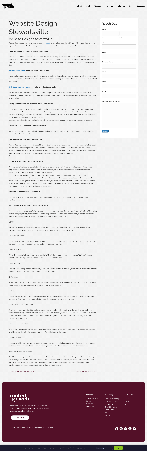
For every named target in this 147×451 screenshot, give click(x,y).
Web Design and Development (20, 87)
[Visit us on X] (130, 429)
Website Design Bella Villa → (86, 371)
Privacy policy (100, 448)
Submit (105, 131)
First (103, 37)
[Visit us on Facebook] (117, 429)
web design (46, 43)
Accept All (118, 448)
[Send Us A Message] (135, 429)
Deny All (109, 448)
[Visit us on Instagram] (122, 429)
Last (121, 37)
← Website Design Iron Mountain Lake (23, 371)
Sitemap (50, 428)
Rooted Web (41, 428)
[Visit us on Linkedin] (126, 429)
